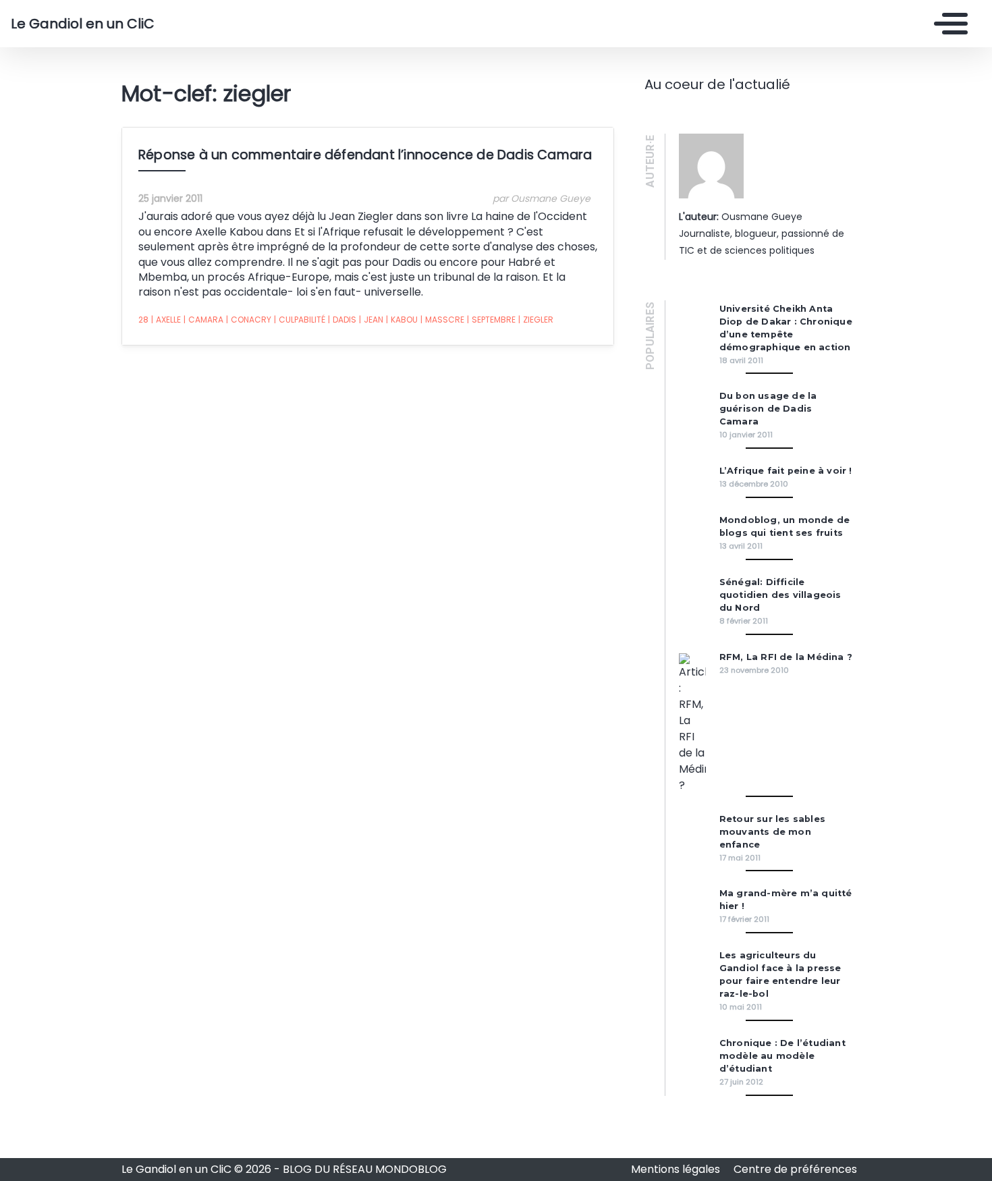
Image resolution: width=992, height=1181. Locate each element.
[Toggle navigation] (947, 23)
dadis (342, 319)
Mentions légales (677, 1169)
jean (371, 319)
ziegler (535, 319)
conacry (248, 319)
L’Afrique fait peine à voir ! (785, 471)
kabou (402, 319)
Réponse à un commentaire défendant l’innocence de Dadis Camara (365, 155)
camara (203, 319)
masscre (442, 319)
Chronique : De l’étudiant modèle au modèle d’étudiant (782, 1056)
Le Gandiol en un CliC (83, 23)
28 (143, 319)
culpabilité (299, 319)
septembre (491, 319)
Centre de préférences (795, 1169)
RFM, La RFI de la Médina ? (785, 657)
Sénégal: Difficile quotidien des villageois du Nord (780, 595)
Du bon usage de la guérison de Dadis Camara (768, 409)
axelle (166, 319)
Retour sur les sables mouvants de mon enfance (772, 832)
